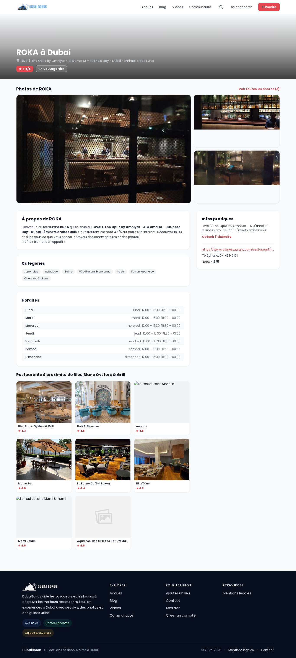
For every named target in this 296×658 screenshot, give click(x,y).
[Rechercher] (221, 7)
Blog (162, 7)
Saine (68, 271)
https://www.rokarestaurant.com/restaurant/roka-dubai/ (238, 249)
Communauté (200, 7)
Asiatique (51, 271)
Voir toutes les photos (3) (259, 89)
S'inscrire (269, 7)
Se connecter (241, 7)
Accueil (147, 7)
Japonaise (31, 271)
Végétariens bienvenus (94, 271)
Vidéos (177, 7)
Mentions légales (237, 593)
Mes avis (173, 607)
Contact (173, 600)
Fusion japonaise (142, 271)
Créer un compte (181, 615)
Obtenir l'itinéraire (216, 237)
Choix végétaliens (36, 278)
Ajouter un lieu (178, 593)
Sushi (120, 271)
